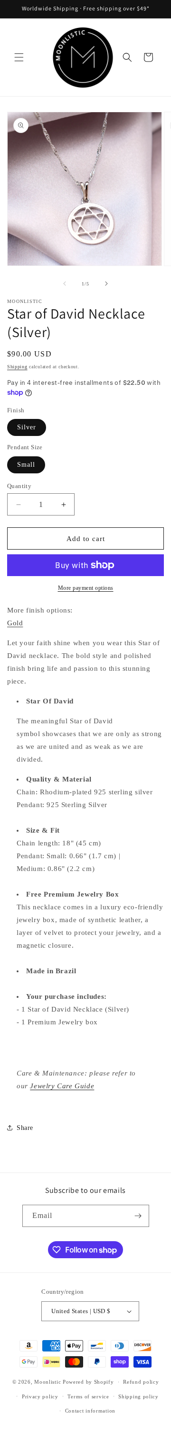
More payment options (86, 588)
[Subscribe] (138, 1216)
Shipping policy (138, 1396)
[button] (19, 57)
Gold (15, 623)
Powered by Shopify (88, 1382)
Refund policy (141, 1382)
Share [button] (25, 1127)
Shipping (17, 366)
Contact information (90, 1410)
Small (26, 464)
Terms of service (88, 1396)
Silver (26, 427)
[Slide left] (64, 283)
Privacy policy (40, 1396)
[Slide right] (106, 283)
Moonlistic (47, 1382)
